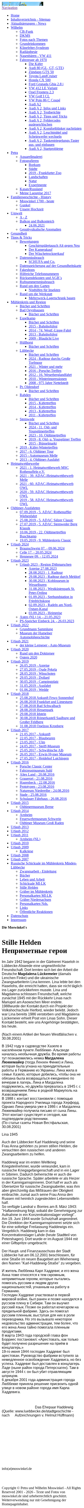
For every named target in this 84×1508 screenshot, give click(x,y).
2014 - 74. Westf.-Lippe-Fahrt (50, 330)
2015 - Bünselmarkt (43, 443)
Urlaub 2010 (20, 843)
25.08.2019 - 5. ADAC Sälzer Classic (46, 520)
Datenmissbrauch (32, 258)
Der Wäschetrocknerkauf (46, 253)
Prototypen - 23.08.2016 (37, 786)
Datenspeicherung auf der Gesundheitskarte (50, 266)
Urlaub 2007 (20, 859)
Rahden (25, 395)
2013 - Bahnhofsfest (43, 334)
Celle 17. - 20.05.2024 (36, 552)
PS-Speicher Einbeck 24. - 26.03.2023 (47, 621)
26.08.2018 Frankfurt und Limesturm (46, 702)
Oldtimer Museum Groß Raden (42, 823)
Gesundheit (19, 233)
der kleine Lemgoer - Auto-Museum (45, 645)
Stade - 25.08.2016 (33, 795)
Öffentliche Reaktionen (36, 912)
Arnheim (26, 815)
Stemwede (27, 419)
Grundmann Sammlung (36, 629)
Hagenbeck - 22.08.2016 (37, 782)
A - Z (23, 217)
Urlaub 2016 (20, 762)
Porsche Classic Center (36, 766)
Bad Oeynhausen (32, 310)
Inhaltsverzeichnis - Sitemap (30, 19)
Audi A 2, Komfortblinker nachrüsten (55, 128)
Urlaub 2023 (20, 560)
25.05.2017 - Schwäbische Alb (41, 750)
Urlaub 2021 (20, 641)
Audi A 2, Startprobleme (46, 149)
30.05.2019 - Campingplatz (39, 681)
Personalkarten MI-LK (36, 895)
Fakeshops (27, 270)
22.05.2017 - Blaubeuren (37, 738)
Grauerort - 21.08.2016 (36, 778)
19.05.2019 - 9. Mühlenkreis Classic (45, 540)
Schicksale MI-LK (33, 883)
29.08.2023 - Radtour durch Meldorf (54, 576)
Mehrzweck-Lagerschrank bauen (52, 298)
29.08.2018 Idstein (33, 714)
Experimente (38, 185)
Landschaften (38, 177)
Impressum (18, 920)
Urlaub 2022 (20, 625)
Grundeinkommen (32, 44)
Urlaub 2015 (20, 803)
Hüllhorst (26, 342)
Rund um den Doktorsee (37, 653)
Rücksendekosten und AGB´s (41, 278)
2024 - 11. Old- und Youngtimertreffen (43, 429)
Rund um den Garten (35, 286)
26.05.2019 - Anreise (35, 665)
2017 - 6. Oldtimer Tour (37, 451)
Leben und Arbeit (32, 879)
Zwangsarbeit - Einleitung (38, 871)
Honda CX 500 (40, 80)
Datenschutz (19, 916)
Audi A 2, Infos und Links (47, 108)
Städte (33, 169)
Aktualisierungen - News (28, 23)
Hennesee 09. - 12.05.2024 (39, 556)
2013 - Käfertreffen (42, 411)
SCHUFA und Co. (42, 262)
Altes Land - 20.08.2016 (37, 774)
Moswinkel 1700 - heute (37, 201)
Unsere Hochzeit (31, 209)
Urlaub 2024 (20, 544)
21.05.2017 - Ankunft (35, 734)
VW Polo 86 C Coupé (44, 100)
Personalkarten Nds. (34, 904)
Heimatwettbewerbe (25, 463)
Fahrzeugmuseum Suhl (36, 770)
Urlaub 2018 (20, 694)
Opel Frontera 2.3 (41, 92)
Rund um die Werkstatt (36, 294)
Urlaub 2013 (20, 827)
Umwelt (16, 213)
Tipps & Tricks (21, 237)
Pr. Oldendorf (29, 387)
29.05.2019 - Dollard (35, 677)
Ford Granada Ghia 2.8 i (46, 84)
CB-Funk (26, 31)
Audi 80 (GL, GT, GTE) (46, 68)
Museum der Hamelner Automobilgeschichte (36, 635)
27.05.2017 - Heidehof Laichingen (44, 758)
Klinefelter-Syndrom (34, 48)
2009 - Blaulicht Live (44, 338)
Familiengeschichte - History (31, 197)
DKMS (25, 35)
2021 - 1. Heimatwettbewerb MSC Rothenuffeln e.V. (44, 470)
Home (15, 15)
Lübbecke (27, 350)
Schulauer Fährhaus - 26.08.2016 (43, 799)
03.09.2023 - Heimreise (45, 613)
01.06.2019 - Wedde (34, 690)
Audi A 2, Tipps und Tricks (48, 116)
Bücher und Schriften (35, 306)
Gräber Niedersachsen (35, 899)
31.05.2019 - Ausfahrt (35, 685)
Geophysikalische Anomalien (40, 229)
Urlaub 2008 (20, 855)
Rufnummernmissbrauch (37, 282)
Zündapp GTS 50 (41, 72)
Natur (33, 181)
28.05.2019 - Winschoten (37, 673)
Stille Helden (29, 887)
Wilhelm (17, 27)
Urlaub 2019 (20, 661)
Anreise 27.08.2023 (43, 568)
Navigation (9, 8)
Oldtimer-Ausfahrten (25, 508)
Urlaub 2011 (19, 835)
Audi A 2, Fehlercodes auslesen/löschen (44, 122)
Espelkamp (27, 318)
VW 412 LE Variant (43, 88)
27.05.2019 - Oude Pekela (38, 669)
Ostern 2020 (28, 657)
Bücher (25, 875)
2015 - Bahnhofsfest (43, 326)
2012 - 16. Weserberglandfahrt (50, 375)
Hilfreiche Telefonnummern (39, 274)
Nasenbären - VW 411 (36, 56)
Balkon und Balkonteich (37, 221)
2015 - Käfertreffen (42, 403)
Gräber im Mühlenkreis (36, 891)
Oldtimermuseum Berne (37, 807)
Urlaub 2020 (20, 649)
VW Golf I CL (39, 96)
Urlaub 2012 (20, 831)
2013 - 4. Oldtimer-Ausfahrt (39, 459)
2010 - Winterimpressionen (48, 379)
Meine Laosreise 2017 (35, 193)
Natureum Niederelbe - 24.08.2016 (44, 790)
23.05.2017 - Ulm (32, 742)
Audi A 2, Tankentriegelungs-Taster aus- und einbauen (54, 142)
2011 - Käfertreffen (42, 415)
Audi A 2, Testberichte (44, 112)
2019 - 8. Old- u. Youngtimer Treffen (55, 439)
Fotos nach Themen (34, 39)
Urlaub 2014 (20, 811)
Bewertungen (29, 241)
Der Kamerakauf (40, 249)
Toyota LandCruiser (43, 76)
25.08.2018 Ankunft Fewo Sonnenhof (47, 698)
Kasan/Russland (31, 189)
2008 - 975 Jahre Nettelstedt (48, 383)
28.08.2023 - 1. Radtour (46, 572)
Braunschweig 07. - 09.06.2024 (42, 548)
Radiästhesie (28, 52)
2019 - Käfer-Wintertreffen (39, 447)
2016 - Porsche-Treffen (45, 371)
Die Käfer (36, 64)
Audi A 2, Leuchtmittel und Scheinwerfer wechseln (48, 134)
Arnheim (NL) (30, 839)
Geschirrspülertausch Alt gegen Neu (54, 245)
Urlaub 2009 (20, 847)
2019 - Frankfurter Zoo (45, 173)
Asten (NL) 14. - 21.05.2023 (40, 617)
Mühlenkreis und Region (28, 302)
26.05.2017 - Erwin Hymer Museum (45, 754)
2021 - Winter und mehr (45, 367)
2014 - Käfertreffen (42, 407)
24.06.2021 (37, 225)
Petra (14, 153)
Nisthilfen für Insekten (44, 290)
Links (24, 908)
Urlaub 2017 (20, 730)
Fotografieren (29, 161)
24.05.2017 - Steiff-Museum (40, 746)
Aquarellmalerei (31, 157)
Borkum (34, 165)
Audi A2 (35, 104)
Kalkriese (26, 851)
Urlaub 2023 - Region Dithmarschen (45, 564)
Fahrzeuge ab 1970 (33, 60)
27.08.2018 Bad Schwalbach (40, 706)
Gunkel (25, 205)
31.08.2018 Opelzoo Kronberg (41, 726)
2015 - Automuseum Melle (39, 455)
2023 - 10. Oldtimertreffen (47, 435)
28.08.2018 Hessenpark (36, 710)
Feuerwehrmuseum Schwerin (40, 819)
